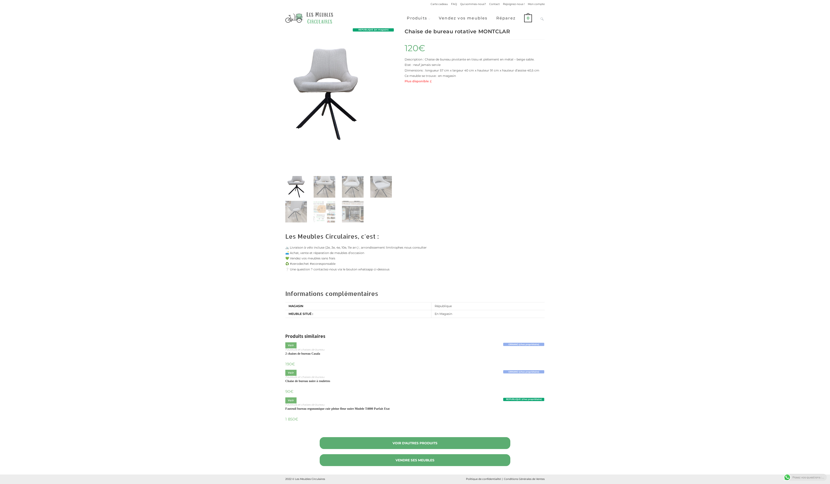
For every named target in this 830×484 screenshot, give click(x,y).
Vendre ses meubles (415, 460)
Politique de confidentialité (483, 479)
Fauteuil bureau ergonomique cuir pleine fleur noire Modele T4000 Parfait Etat (337, 408)
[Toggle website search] (542, 18)
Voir (291, 345)
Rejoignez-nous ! (514, 4)
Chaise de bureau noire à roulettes (307, 381)
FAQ (454, 4)
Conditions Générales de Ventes (524, 479)
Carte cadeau (439, 4)
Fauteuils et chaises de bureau (304, 349)
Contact (494, 4)
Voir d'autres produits (415, 443)
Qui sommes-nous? (473, 4)
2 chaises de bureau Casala (302, 353)
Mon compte (536, 4)
